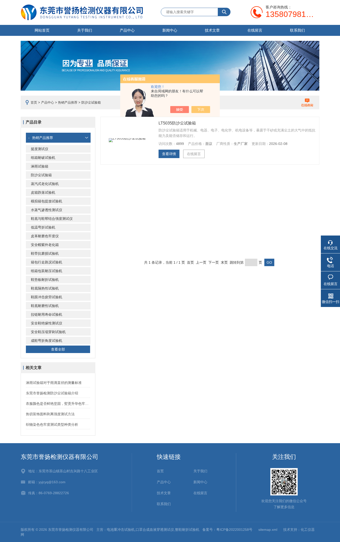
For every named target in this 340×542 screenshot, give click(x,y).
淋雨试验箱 (39, 166)
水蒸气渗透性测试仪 (46, 210)
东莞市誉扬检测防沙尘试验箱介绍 (52, 393)
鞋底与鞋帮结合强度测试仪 (52, 219)
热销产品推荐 (67, 102)
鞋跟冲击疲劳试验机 (46, 297)
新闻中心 (169, 30)
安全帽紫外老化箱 (45, 245)
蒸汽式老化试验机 (45, 184)
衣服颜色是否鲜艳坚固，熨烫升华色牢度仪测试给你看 (58, 404)
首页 (34, 102)
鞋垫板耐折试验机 (45, 280)
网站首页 (42, 30)
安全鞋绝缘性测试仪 (46, 323)
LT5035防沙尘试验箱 (177, 123)
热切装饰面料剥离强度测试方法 (50, 414)
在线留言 (254, 30)
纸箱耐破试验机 (43, 158)
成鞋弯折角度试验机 (46, 341)
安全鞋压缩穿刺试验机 (48, 332)
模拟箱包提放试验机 (46, 201)
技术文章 (212, 30)
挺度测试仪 (39, 149)
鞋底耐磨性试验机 (45, 306)
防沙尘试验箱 (41, 175)
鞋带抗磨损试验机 (45, 253)
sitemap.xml (267, 530)
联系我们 (297, 30)
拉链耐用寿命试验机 (46, 314)
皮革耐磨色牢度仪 (45, 236)
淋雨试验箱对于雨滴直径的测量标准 (54, 383)
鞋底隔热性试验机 (45, 288)
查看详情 (169, 154)
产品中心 (127, 30)
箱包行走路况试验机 (46, 262)
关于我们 (84, 30)
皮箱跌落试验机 (43, 192)
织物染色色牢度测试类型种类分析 (52, 424)
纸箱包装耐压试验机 (46, 271)
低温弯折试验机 (43, 227)
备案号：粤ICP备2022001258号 (227, 530)
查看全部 (58, 349)
